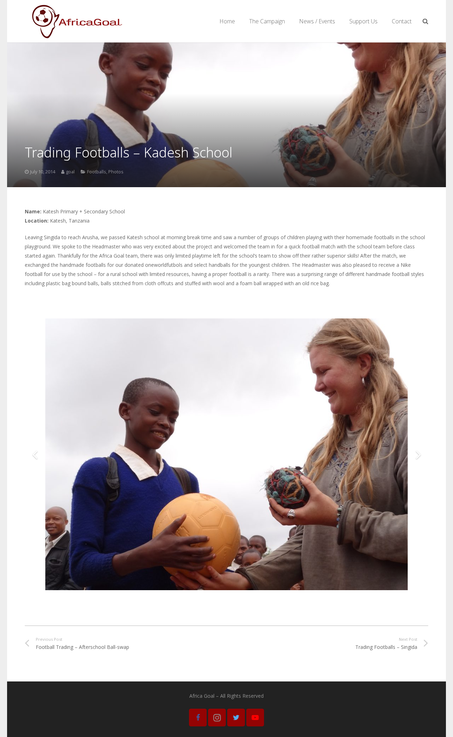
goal (70, 172)
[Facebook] (198, 717)
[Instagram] (217, 717)
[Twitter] (236, 717)
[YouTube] (255, 717)
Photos (116, 172)
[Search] (425, 21)
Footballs (96, 172)
